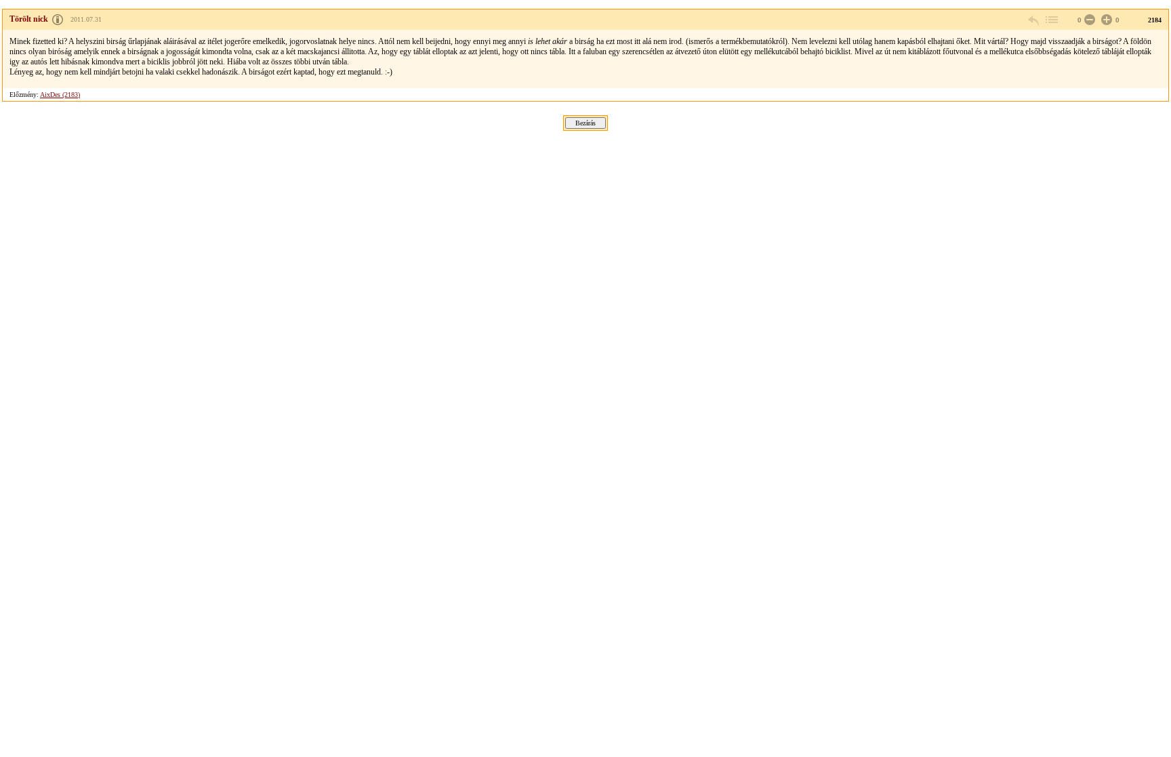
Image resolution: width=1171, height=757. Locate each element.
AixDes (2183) (60, 94)
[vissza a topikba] (1051, 20)
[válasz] (1034, 20)
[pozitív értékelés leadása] (1105, 20)
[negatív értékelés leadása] (1088, 20)
